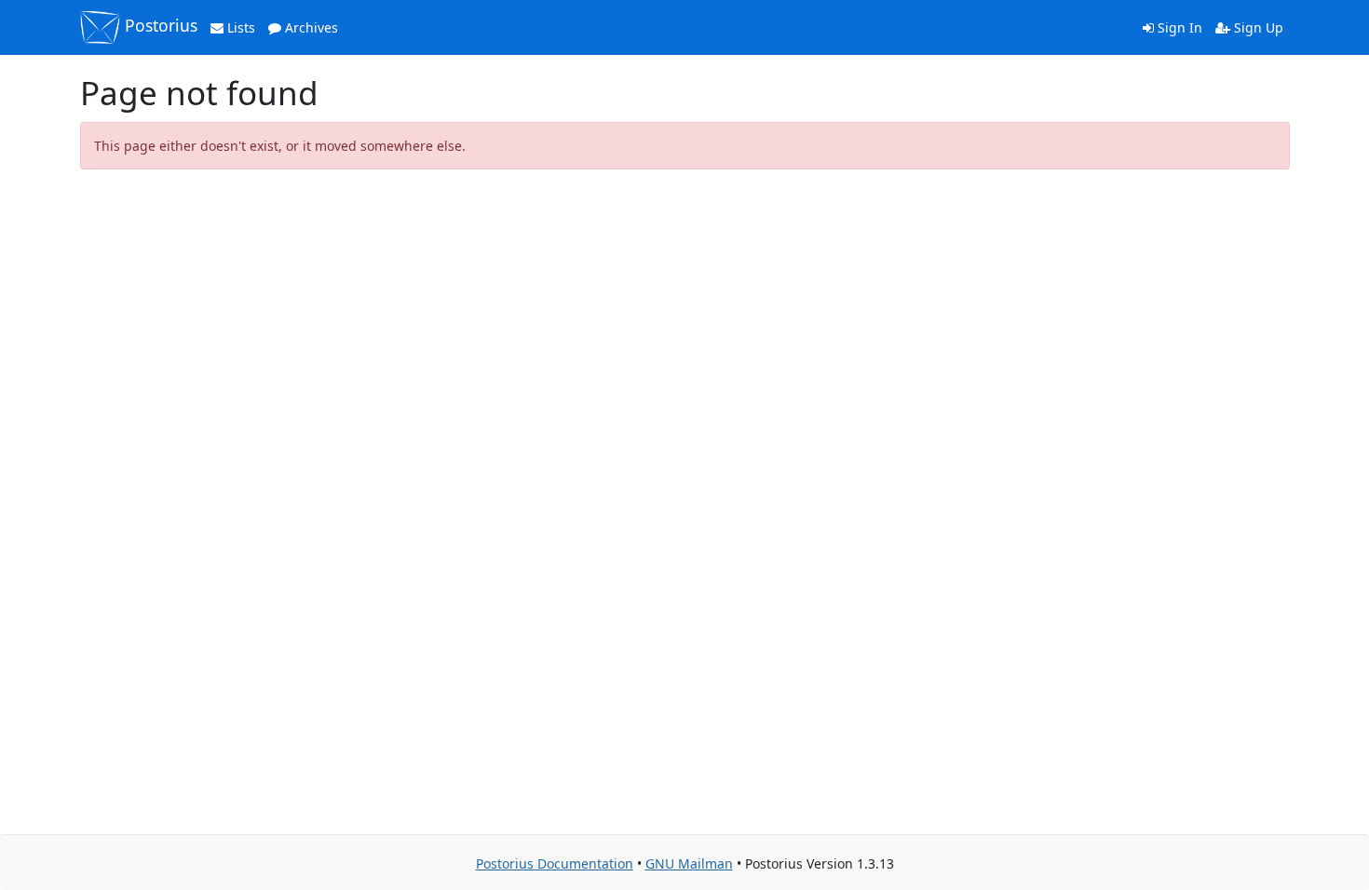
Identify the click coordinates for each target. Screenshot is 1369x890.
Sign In (1178, 27)
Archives (309, 27)
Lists (239, 27)
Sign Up (1256, 27)
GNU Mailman (689, 863)
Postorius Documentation (554, 863)
